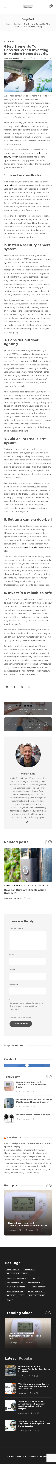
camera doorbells (29, 547)
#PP (22, 1296)
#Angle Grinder (13, 1269)
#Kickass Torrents (38, 1287)
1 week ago (22, 1376)
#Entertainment (34, 1282)
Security (17, 24)
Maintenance (32, 722)
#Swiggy (10, 1300)
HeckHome (14, 1137)
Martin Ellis (8, 58)
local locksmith (10, 185)
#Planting (11, 1296)
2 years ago (17, 898)
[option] (28, 873)
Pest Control (24, 706)
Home (8, 24)
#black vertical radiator (17, 1278)
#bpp (35, 1278)
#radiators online (36, 1296)
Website (13, 985)
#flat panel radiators (16, 1287)
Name (12, 955)
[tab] (10, 1358)
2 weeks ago (22, 1413)
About (10, 1457)
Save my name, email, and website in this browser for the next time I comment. (26, 1006)
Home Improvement (15, 886)
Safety (32, 886)
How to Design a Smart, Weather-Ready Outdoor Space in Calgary (28, 1145)
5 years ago (12, 1230)
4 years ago (17, 58)
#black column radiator (17, 1274)
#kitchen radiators (15, 1291)
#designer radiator (15, 1282)
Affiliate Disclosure (39, 1457)
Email (12, 970)
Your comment (17, 928)
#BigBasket (29, 1269)
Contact (21, 1457)
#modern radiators (36, 1291)
